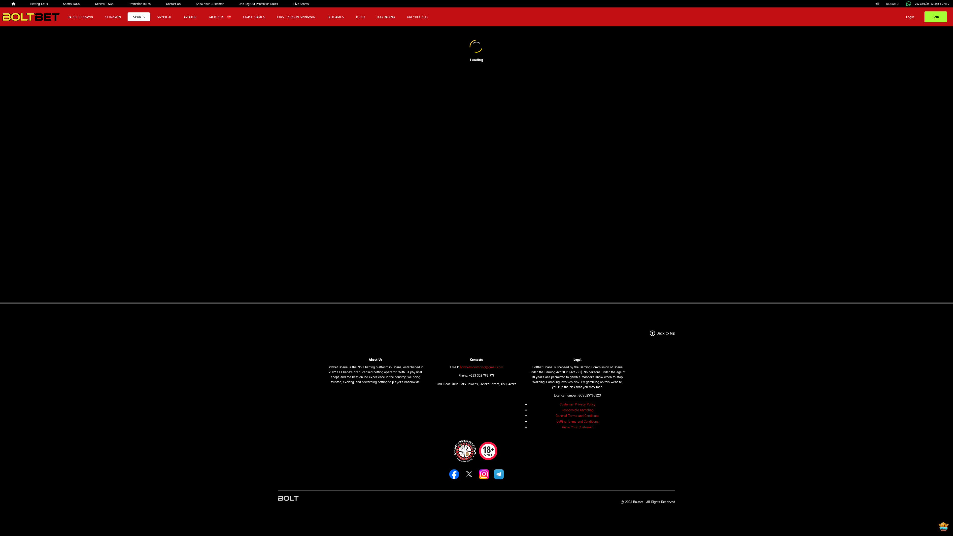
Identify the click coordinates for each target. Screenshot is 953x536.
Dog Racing (386, 17)
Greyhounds (417, 17)
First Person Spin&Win (296, 17)
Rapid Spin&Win (80, 17)
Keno (360, 17)
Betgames (336, 17)
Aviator (190, 17)
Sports (139, 17)
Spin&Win (113, 17)
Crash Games (254, 17)
